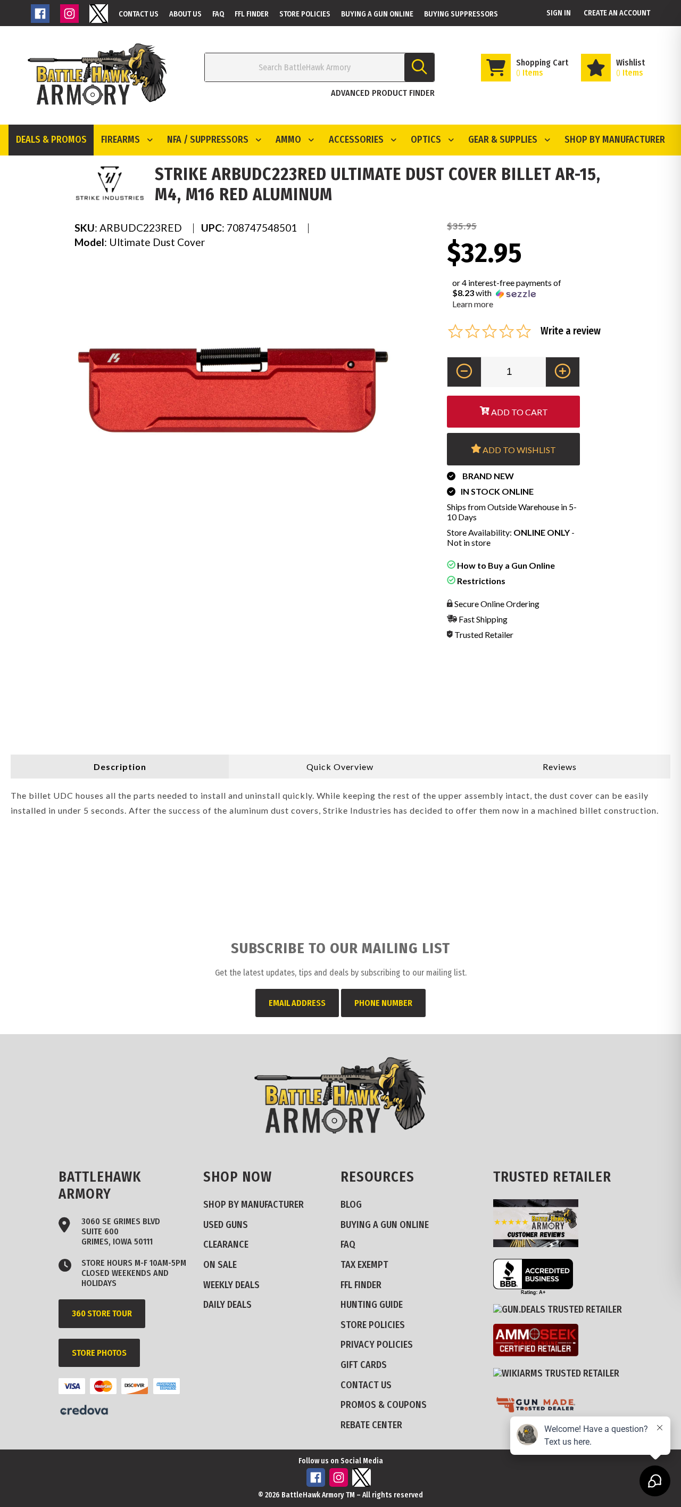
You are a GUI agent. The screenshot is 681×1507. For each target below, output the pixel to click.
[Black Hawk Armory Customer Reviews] (539, 1244)
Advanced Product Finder (383, 93)
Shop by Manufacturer (614, 139)
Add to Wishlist (518, 450)
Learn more (472, 304)
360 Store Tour (102, 1313)
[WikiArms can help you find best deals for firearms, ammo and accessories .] (560, 1373)
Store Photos (99, 1353)
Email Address (297, 1003)
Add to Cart (518, 412)
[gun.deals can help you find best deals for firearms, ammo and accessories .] (561, 1309)
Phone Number (383, 1003)
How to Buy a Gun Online (505, 565)
